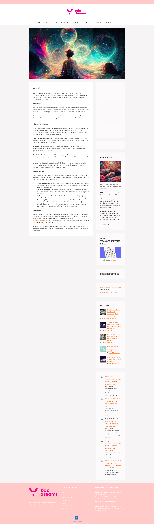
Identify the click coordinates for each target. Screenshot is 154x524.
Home (38, 22)
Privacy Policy (66, 506)
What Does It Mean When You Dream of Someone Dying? (111, 423)
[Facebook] (76, 2)
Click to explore (114, 260)
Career (64, 503)
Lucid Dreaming (107, 330)
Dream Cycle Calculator (93, 22)
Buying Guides (65, 22)
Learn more (105, 224)
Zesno (116, 508)
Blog (53, 22)
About (46, 22)
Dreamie (107, 377)
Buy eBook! (108, 22)
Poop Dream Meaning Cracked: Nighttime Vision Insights (113, 463)
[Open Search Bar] (116, 22)
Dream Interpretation (109, 318)
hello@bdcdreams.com (40, 220)
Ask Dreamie (77, 22)
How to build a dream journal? (110, 287)
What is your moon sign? (108, 292)
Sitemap (65, 508)
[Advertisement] (110, 110)
